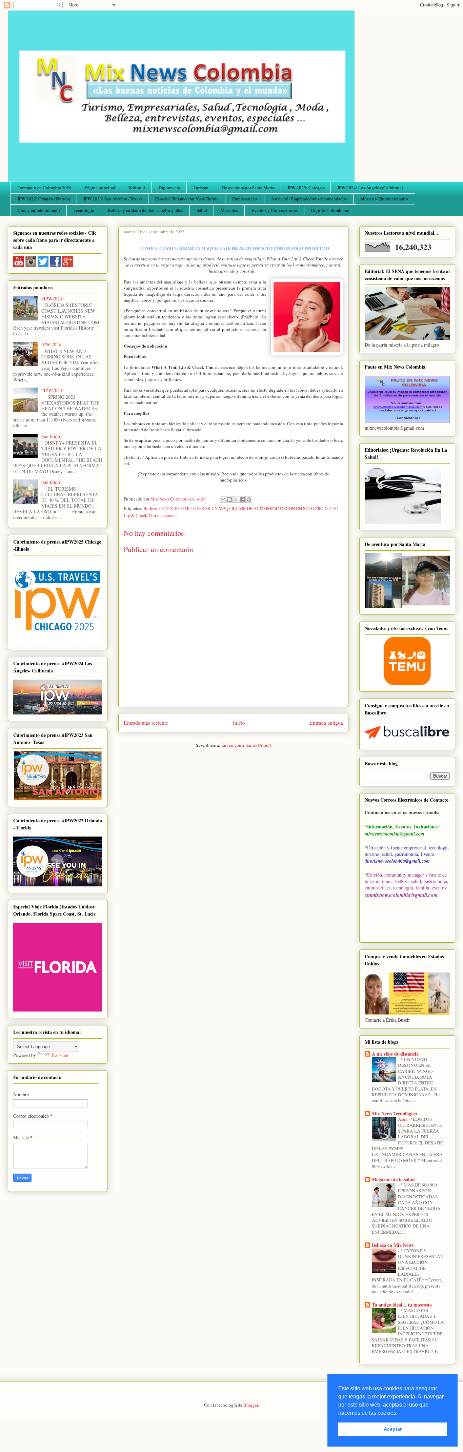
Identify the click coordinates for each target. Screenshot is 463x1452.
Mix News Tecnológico (394, 1113)
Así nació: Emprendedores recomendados (309, 199)
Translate (59, 1055)
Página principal (100, 187)
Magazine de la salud (393, 1179)
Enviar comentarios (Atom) (246, 745)
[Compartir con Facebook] (242, 499)
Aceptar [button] (393, 1429)
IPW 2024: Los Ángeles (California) (370, 187)
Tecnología (84, 210)
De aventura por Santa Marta (248, 187)
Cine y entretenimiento (39, 210)
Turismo (201, 187)
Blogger (250, 1405)
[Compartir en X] (236, 499)
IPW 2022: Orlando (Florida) (44, 199)
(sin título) (51, 436)
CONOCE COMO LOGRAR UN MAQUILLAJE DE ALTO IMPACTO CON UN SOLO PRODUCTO (248, 508)
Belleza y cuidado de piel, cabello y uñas (145, 210)
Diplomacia (169, 187)
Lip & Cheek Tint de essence (150, 515)
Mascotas (229, 210)
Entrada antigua (326, 722)
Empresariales (245, 199)
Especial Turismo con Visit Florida (187, 199)
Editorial (137, 187)
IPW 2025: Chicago (306, 187)
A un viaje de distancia (395, 1053)
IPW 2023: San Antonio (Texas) (113, 199)
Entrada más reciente (146, 722)
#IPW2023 (51, 298)
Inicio (239, 722)
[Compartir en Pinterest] (248, 499)
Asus (403, 1119)
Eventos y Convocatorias (274, 210)
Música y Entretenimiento (384, 199)
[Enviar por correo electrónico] (223, 499)
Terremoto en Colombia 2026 (45, 187)
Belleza (150, 508)
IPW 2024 (51, 344)
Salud (202, 210)
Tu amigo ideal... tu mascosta (402, 1304)
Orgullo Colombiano (330, 210)
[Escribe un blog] (229, 499)
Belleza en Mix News (393, 1245)
